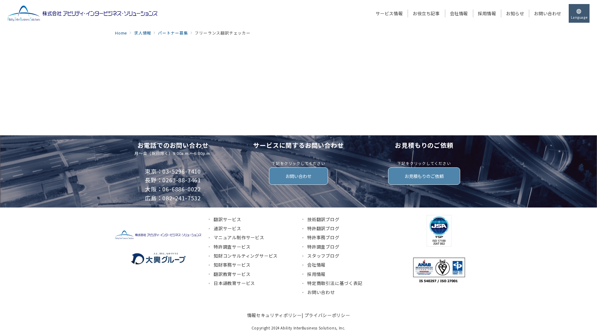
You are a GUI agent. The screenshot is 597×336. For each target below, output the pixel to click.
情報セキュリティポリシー (274, 315)
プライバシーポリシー (327, 315)
